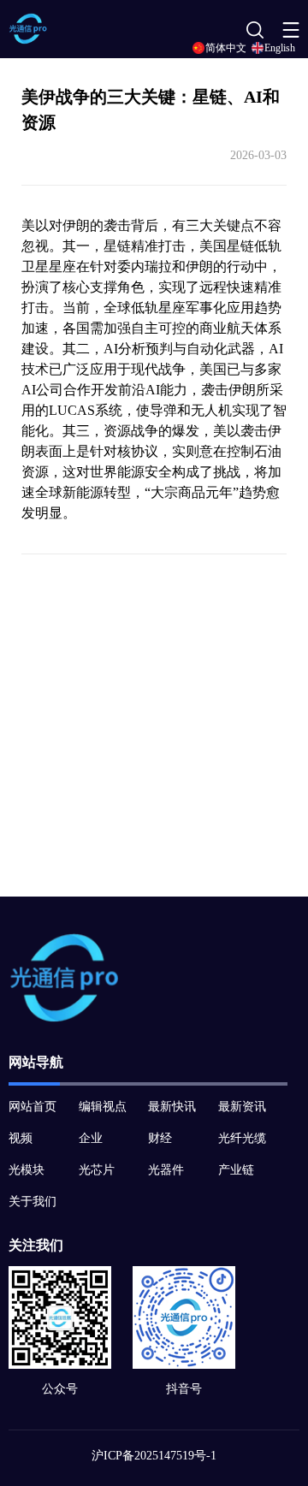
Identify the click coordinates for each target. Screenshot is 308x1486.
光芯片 (97, 1169)
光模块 (26, 1169)
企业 (91, 1138)
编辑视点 (103, 1106)
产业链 (236, 1169)
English (279, 48)
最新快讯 (172, 1106)
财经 (160, 1138)
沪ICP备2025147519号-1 (154, 1455)
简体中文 (225, 48)
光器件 (166, 1169)
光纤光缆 (242, 1138)
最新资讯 (242, 1106)
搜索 (252, 34)
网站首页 (32, 1106)
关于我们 (32, 1201)
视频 (21, 1138)
